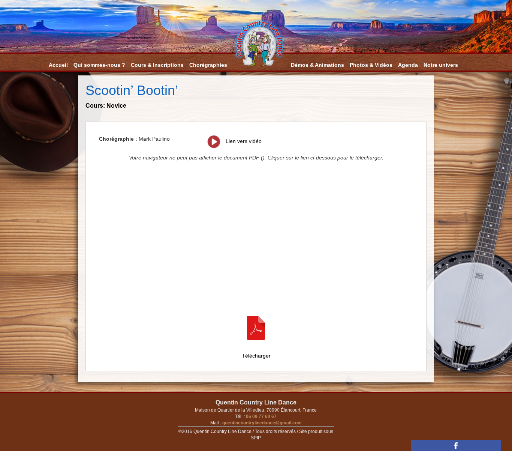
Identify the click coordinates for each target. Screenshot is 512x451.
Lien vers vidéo (243, 141)
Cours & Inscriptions (157, 65)
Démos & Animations (317, 65)
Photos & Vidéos (371, 65)
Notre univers (441, 65)
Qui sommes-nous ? (99, 65)
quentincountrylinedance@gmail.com (261, 422)
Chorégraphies (208, 65)
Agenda (408, 65)
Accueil (58, 65)
